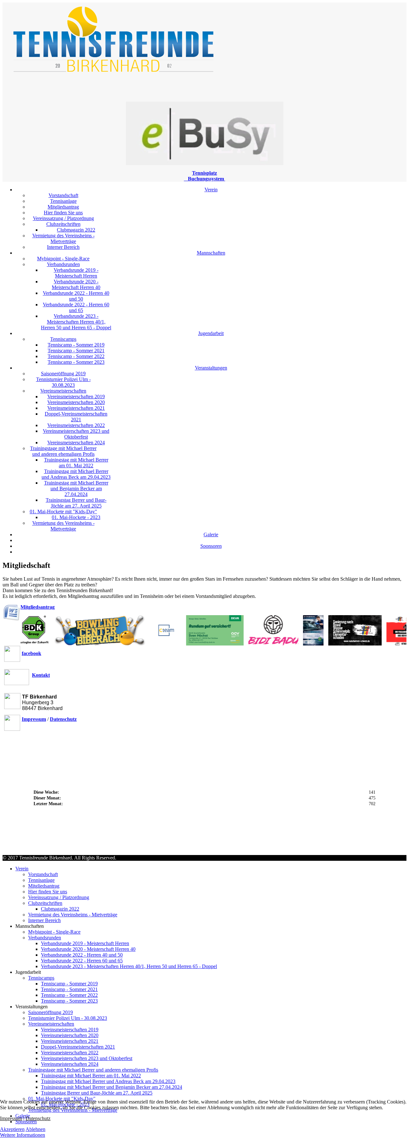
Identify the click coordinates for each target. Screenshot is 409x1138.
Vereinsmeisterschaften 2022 (76, 425)
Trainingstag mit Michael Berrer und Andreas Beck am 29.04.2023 (76, 474)
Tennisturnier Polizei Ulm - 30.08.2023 (63, 382)
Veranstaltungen (211, 367)
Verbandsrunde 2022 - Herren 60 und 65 (76, 307)
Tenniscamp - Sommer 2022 (76, 356)
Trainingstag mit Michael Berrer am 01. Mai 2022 (76, 462)
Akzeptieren (12, 1129)
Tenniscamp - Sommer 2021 (76, 350)
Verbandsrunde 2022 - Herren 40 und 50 (76, 296)
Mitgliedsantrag (63, 207)
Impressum (11, 1118)
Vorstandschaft (63, 195)
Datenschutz (38, 1118)
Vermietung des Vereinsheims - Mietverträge (63, 238)
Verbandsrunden (63, 264)
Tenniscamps (63, 339)
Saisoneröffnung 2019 (63, 373)
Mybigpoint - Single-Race (63, 258)
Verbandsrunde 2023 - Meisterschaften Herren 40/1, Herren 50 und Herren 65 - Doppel (76, 321)
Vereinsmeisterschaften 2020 (76, 402)
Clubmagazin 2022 (76, 230)
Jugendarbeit (211, 333)
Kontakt (41, 675)
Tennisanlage (63, 201)
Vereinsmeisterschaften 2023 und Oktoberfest (76, 433)
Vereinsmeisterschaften (63, 390)
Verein (211, 189)
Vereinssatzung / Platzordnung (63, 218)
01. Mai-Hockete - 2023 (76, 517)
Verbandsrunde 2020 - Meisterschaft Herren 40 (76, 284)
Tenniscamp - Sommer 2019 (76, 345)
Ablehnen (35, 1129)
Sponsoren (211, 546)
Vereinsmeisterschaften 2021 (76, 408)
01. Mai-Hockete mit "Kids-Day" (63, 511)
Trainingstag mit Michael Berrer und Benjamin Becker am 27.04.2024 (76, 488)
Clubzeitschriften (63, 224)
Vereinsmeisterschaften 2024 (76, 442)
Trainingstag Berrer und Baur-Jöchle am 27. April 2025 (76, 502)
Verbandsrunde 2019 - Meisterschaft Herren (76, 273)
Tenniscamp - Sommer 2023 (76, 362)
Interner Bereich (63, 247)
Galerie (211, 534)
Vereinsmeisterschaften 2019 (76, 396)
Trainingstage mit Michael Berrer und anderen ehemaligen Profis (63, 451)
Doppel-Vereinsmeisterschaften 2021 (76, 416)
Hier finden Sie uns (63, 212)
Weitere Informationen (22, 1135)
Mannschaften (211, 253)
